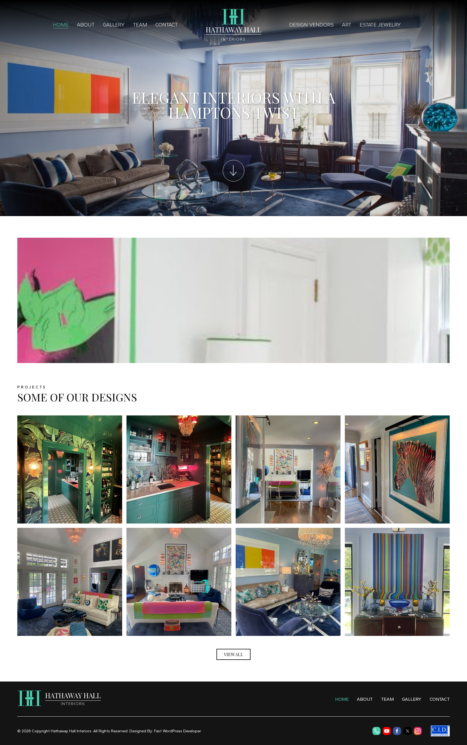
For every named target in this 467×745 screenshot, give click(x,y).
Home (61, 25)
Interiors (233, 39)
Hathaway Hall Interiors (71, 731)
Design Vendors (311, 25)
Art (346, 25)
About (86, 25)
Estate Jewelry (380, 25)
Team (140, 25)
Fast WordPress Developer (177, 731)
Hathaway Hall (233, 29)
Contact (166, 25)
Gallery (114, 25)
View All (233, 654)
